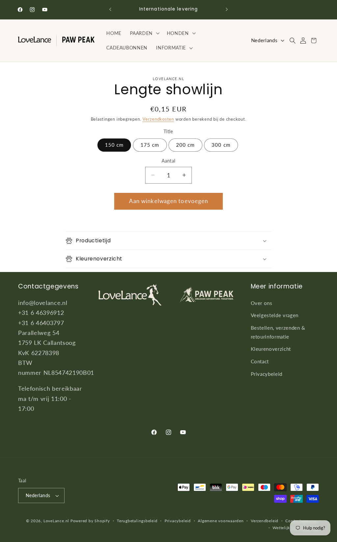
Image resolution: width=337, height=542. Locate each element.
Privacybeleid (267, 374)
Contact (260, 361)
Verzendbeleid (264, 520)
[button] (144, 33)
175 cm (150, 145)
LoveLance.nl (56, 520)
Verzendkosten (158, 119)
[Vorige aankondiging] (110, 9)
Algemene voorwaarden (221, 520)
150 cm (114, 145)
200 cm (185, 145)
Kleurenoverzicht (271, 349)
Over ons (261, 303)
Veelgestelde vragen (275, 315)
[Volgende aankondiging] (227, 9)
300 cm (221, 145)
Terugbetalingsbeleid (137, 520)
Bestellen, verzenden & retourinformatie (278, 332)
